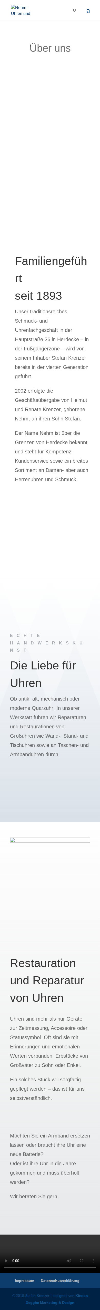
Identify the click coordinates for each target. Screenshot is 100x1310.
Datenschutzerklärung (60, 1281)
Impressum (24, 1281)
